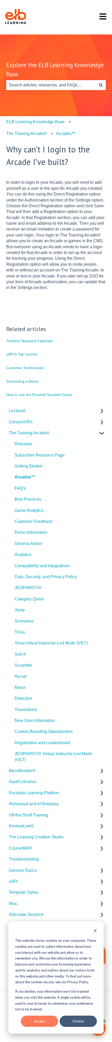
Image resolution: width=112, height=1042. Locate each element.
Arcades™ (66, 133)
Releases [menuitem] (23, 444)
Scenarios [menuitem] (24, 621)
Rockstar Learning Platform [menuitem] (34, 793)
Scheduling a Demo (22, 381)
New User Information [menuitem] (35, 720)
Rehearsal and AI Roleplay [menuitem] (34, 804)
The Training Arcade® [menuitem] (29, 433)
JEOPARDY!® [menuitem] (28, 587)
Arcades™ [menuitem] (25, 477)
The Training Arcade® (26, 133)
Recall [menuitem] (21, 676)
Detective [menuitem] (23, 698)
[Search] (101, 85)
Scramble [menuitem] (23, 665)
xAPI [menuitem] (13, 881)
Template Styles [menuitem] (23, 892)
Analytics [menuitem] (23, 554)
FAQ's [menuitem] (20, 488)
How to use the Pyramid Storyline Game (39, 395)
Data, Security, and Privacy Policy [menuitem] (46, 577)
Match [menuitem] (20, 687)
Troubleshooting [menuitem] (24, 859)
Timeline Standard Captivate (29, 341)
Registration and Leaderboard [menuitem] (42, 743)
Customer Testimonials (25, 368)
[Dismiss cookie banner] (95, 931)
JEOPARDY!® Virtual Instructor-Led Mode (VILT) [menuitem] (53, 756)
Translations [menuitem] (26, 709)
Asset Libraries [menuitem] (22, 781)
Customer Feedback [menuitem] (33, 521)
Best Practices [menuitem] (28, 499)
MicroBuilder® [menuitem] (22, 770)
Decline (78, 1021)
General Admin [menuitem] (28, 543)
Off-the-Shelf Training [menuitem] (28, 815)
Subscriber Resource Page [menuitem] (40, 455)
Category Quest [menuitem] (29, 599)
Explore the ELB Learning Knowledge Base (55, 69)
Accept (39, 1021)
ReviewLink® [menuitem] (21, 826)
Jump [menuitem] (20, 610)
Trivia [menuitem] (20, 632)
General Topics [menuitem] (23, 870)
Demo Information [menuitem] (31, 532)
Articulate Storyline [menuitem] (26, 914)
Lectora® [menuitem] (17, 410)
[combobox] (51, 85)
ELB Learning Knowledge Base (35, 122)
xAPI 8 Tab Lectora (22, 354)
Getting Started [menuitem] (28, 466)
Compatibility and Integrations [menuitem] (42, 566)
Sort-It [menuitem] (20, 654)
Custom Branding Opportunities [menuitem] (44, 731)
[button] (101, 411)
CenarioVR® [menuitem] (21, 422)
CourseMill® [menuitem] (20, 848)
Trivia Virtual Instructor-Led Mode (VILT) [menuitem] (51, 643)
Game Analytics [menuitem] (29, 510)
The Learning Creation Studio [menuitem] (36, 837)
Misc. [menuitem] (13, 903)
